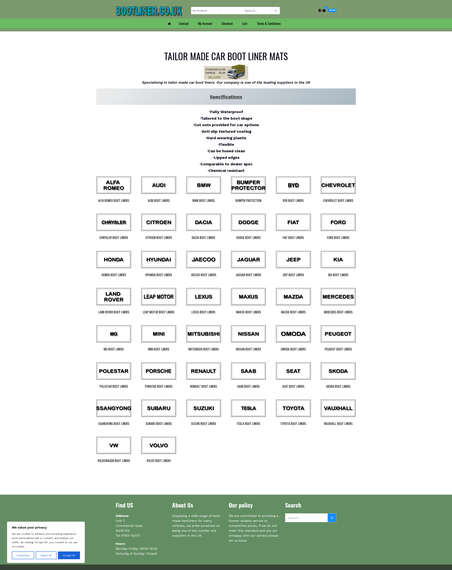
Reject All (46, 555)
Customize (23, 555)
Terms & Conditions (269, 23)
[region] (46, 542)
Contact (184, 23)
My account (205, 23)
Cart (245, 23)
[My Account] (319, 10)
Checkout (227, 23)
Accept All (69, 555)
